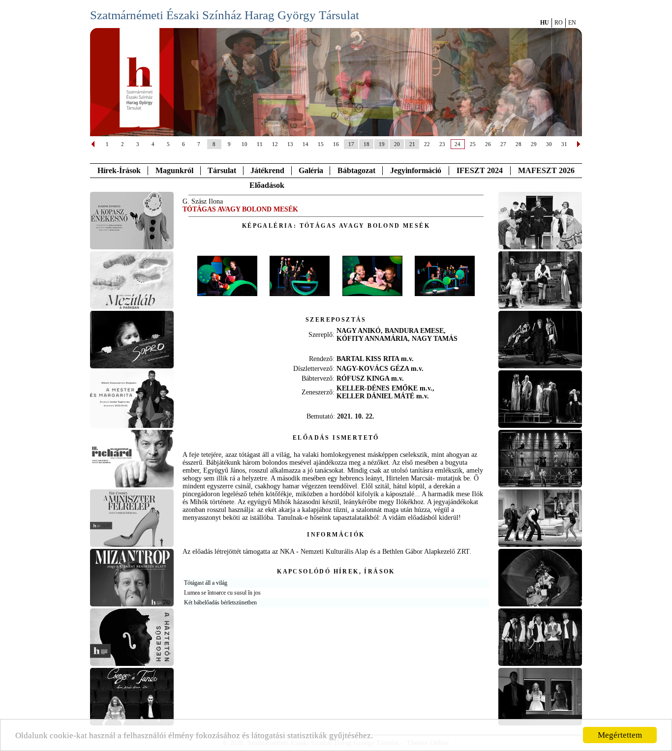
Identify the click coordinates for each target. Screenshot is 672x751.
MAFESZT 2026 (546, 170)
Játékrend (267, 170)
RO (558, 22)
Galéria (311, 170)
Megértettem (620, 735)
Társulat (222, 170)
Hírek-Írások (119, 170)
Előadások (266, 185)
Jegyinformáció (415, 170)
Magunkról (174, 170)
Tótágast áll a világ (205, 582)
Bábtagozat (356, 170)
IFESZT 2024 (480, 170)
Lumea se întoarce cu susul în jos (222, 592)
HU (544, 22)
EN (572, 22)
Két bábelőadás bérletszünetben (220, 602)
